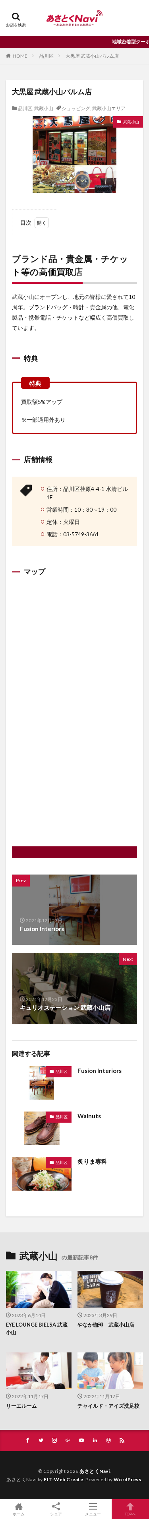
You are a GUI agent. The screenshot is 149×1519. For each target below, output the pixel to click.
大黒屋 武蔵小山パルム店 (92, 56)
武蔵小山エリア (109, 108)
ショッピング (76, 108)
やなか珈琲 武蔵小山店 (105, 1324)
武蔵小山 (43, 108)
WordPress (127, 1479)
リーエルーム (21, 1406)
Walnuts (89, 1115)
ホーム (19, 1513)
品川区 (46, 56)
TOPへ (130, 1513)
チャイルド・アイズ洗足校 (108, 1406)
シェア (56, 1513)
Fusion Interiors (99, 1070)
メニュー (93, 1513)
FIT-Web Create (63, 1479)
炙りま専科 (92, 1161)
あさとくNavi (94, 1471)
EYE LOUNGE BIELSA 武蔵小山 (37, 1328)
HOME (20, 56)
